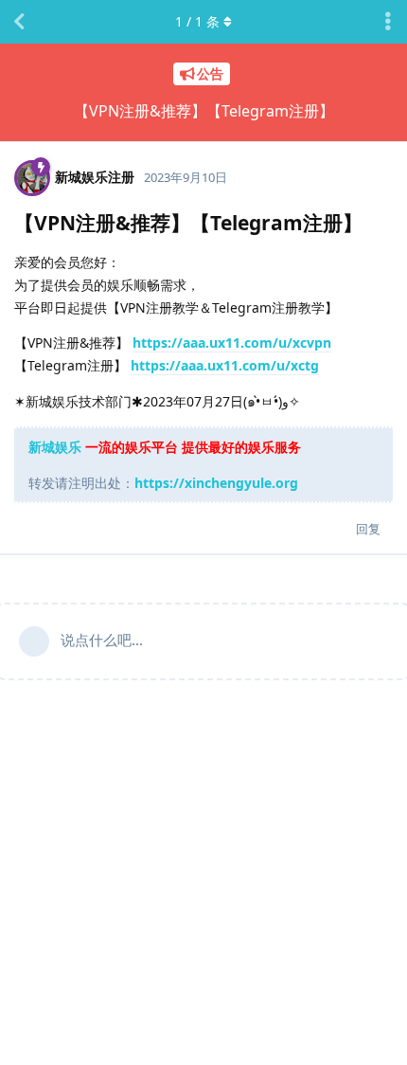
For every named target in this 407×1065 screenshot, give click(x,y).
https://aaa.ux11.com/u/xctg (225, 365)
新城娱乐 (54, 447)
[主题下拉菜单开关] (388, 22)
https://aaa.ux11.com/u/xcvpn (232, 343)
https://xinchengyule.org (216, 483)
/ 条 (197, 21)
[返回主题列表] (19, 22)
